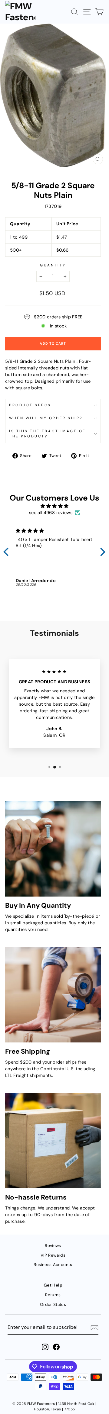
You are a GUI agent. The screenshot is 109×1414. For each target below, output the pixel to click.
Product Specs (30, 405)
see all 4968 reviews (50, 513)
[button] (7, 552)
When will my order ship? (46, 418)
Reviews (53, 1245)
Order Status (53, 1304)
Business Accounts (53, 1264)
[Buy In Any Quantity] (53, 849)
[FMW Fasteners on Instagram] (45, 1347)
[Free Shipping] (53, 994)
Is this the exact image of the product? (47, 434)
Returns (53, 1294)
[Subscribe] (94, 1327)
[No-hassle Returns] (53, 1140)
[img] (54, 506)
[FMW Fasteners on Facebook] (56, 1347)
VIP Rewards (53, 1255)
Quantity (53, 265)
